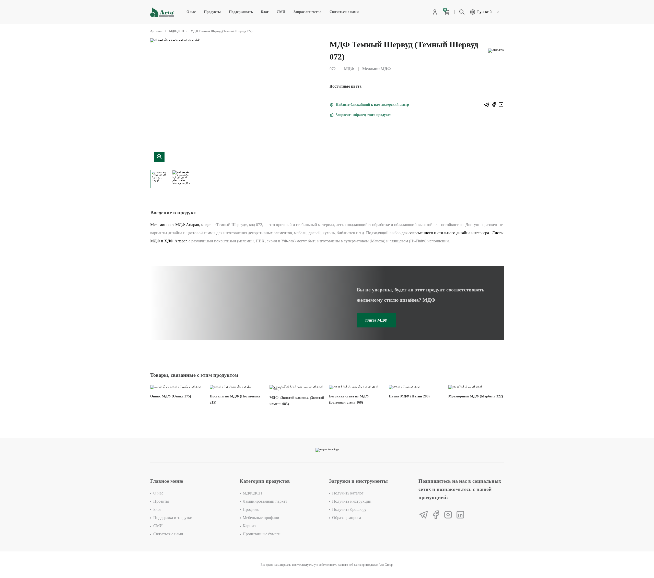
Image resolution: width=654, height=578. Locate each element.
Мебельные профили (261, 517)
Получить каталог (348, 493)
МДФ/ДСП (176, 31)
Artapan (181, 241)
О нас (191, 12)
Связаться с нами (344, 12)
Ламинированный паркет (265, 501)
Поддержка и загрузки (172, 517)
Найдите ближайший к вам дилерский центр (372, 105)
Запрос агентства (307, 12)
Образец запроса (346, 517)
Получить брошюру (349, 509)
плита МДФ (376, 320)
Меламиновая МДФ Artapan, (175, 224)
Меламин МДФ (376, 69)
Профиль (251, 509)
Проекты (161, 501)
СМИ (281, 12)
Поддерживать (241, 12)
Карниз (249, 526)
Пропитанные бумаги (262, 534)
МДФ (349, 69)
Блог (264, 12)
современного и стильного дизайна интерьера (448, 233)
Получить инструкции (351, 501)
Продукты (212, 12)
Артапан (156, 31)
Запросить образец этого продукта (363, 115)
